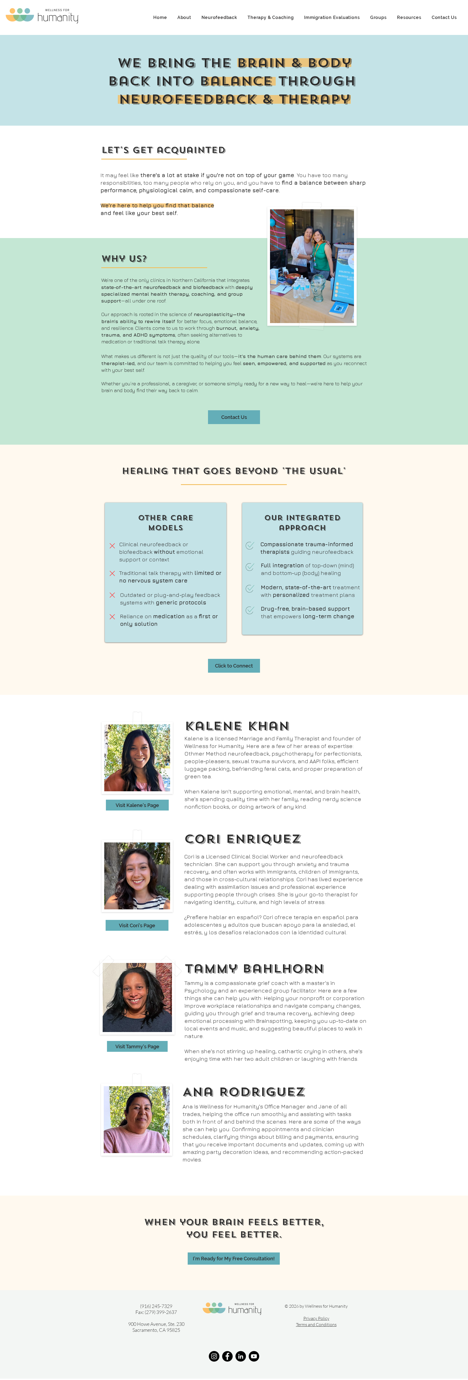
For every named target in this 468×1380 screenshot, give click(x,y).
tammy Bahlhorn (254, 969)
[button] (184, 17)
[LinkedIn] (240, 1356)
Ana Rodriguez (243, 1092)
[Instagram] (214, 1356)
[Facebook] (227, 1356)
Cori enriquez (242, 839)
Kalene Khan (236, 726)
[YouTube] (254, 1356)
